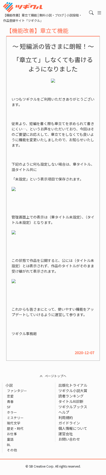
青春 (10, 401)
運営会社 (65, 433)
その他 (12, 450)
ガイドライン (69, 422)
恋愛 (10, 396)
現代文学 (13, 423)
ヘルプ (63, 412)
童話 (10, 439)
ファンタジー (17, 390)
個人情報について (72, 428)
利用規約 (65, 417)
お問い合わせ (69, 439)
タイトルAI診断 (70, 401)
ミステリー (15, 417)
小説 (9, 385)
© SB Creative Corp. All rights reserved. (53, 466)
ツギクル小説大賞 (72, 390)
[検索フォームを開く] (91, 13)
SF (9, 406)
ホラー (12, 412)
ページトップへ (55, 376)
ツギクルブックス (72, 406)
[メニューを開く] (99, 13)
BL (9, 444)
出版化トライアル (72, 385)
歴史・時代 (15, 428)
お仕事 (12, 433)
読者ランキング (71, 395)
